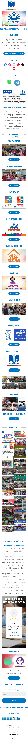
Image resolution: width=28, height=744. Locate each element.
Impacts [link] (14, 741)
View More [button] (14, 632)
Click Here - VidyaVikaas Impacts (14, 53)
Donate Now (14, 419)
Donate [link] (14, 739)
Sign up (14, 700)
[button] (24, 5)
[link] (10, 5)
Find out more (14, 159)
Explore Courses (14, 678)
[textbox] (14, 694)
